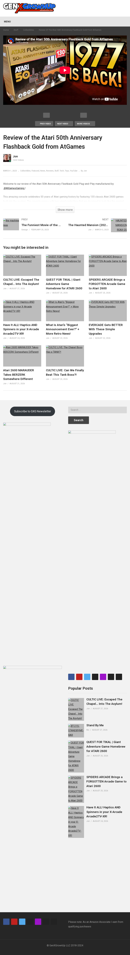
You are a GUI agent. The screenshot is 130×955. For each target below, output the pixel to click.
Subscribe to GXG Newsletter (32, 411)
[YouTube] (79, 677)
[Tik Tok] (111, 677)
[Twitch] (103, 677)
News (42, 171)
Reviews (50, 171)
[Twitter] (87, 677)
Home (6, 30)
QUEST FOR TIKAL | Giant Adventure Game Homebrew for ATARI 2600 (64, 284)
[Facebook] (71, 677)
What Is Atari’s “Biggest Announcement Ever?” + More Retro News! (62, 329)
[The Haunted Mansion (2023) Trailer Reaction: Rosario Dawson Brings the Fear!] (97, 228)
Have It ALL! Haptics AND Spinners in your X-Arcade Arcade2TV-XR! (21, 329)
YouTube (73, 171)
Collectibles (28, 30)
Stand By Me (95, 725)
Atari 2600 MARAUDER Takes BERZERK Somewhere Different (18, 374)
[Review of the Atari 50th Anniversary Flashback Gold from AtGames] (22, 265)
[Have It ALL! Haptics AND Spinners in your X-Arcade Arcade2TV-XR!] (76, 822)
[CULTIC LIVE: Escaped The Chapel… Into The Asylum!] (76, 709)
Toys (67, 171)
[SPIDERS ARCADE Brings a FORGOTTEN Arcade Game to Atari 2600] (76, 789)
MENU (7, 21)
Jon (15, 156)
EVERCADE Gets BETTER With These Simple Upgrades (106, 329)
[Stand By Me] (76, 730)
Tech (62, 171)
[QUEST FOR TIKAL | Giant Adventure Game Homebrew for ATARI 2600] (76, 757)
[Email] (95, 677)
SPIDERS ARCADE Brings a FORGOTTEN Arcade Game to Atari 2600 (107, 284)
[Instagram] (119, 677)
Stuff (16, 30)
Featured (35, 171)
